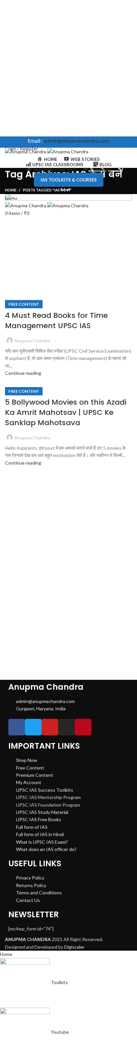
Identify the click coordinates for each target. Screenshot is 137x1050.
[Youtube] (50, 727)
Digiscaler (74, 947)
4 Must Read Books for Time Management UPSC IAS (56, 320)
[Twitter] (33, 727)
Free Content (23, 304)
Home (10, 190)
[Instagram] (66, 727)
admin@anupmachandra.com (76, 140)
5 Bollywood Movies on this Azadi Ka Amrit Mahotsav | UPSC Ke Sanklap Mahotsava (65, 412)
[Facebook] (16, 727)
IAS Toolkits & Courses (69, 179)
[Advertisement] (68, 68)
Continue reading (23, 373)
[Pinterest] (83, 727)
